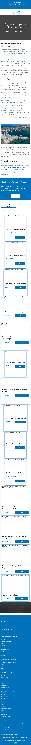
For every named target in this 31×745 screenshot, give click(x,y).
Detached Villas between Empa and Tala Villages (14, 338)
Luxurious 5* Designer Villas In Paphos (13, 567)
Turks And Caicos (5, 685)
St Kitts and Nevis (5, 649)
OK (16, 742)
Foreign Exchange (5, 627)
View (20, 237)
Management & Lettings (6, 629)
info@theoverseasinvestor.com (16, 4)
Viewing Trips (4, 625)
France (2, 706)
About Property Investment (7, 695)
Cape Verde (4, 681)
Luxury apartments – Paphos (15, 312)
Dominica (3, 645)
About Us (3, 622)
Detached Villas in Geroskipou (15, 418)
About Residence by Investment (8, 662)
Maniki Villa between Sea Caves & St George (15, 537)
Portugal (3, 668)
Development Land (5, 716)
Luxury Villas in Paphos (11, 595)
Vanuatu (3, 655)
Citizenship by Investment (12, 167)
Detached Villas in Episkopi (15, 363)
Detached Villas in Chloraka (15, 444)
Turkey (2, 651)
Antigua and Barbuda (6, 641)
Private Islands (4, 714)
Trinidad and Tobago (6, 708)
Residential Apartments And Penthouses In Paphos (12, 508)
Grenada (3, 647)
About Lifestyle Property (7, 676)
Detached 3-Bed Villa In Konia (15, 284)
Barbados (3, 679)
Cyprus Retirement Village (15, 229)
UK (1, 653)
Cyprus (2, 643)
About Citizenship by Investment (9, 639)
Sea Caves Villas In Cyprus (15, 473)
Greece (3, 666)
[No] (29, 740)
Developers (4, 624)
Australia (3, 699)
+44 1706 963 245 (16, 2)
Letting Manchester (7, 632)
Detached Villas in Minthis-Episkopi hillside (14, 391)
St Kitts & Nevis (5, 687)
